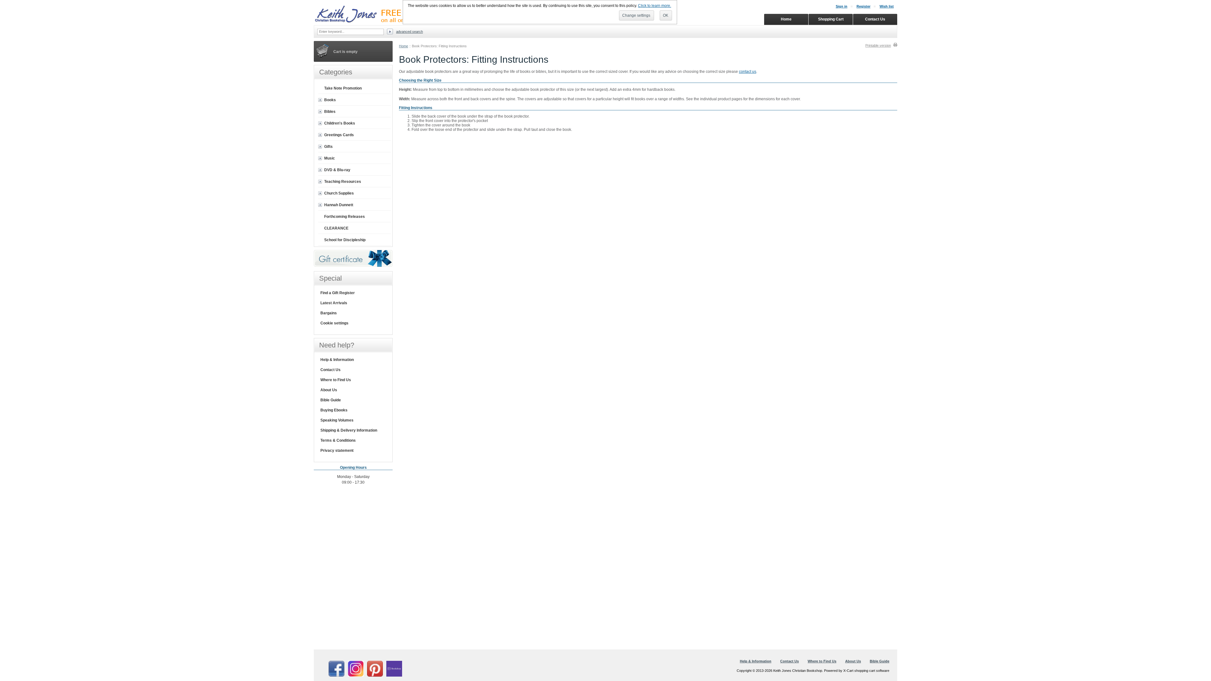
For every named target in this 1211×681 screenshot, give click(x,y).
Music (329, 158)
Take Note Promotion (343, 88)
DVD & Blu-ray (337, 170)
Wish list (887, 6)
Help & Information (337, 360)
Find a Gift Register (337, 293)
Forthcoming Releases (344, 216)
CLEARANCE (336, 228)
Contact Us (330, 370)
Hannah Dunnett (338, 205)
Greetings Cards (339, 135)
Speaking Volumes (337, 420)
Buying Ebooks (334, 410)
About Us (328, 390)
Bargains (328, 313)
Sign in (841, 6)
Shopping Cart (831, 19)
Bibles (330, 111)
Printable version (878, 45)
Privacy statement (337, 450)
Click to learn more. (654, 5)
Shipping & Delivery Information (348, 430)
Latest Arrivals (333, 303)
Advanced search (409, 31)
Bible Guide (330, 400)
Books (330, 100)
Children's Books (339, 123)
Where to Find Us (335, 380)
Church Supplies (339, 193)
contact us (747, 71)
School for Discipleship (345, 240)
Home (403, 46)
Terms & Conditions (338, 440)
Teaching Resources (342, 181)
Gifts (328, 146)
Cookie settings (334, 323)
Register (863, 6)
